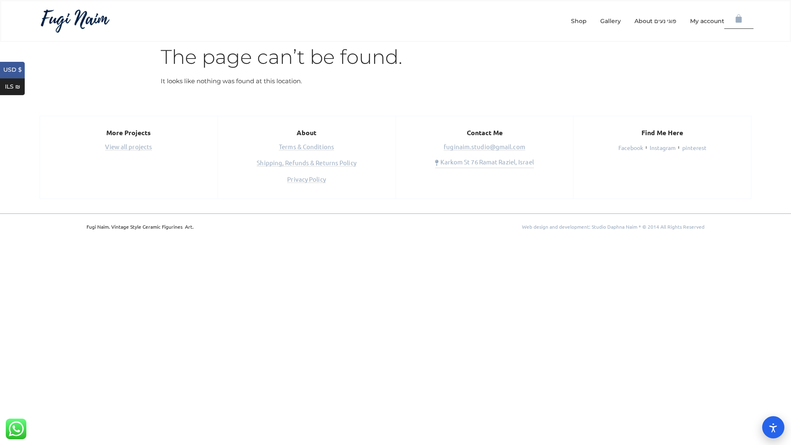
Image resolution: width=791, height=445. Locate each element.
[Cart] (739, 19)
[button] (128, 147)
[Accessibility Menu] (773, 427)
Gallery (610, 21)
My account (707, 21)
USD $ (14, 70)
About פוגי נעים (655, 21)
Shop (579, 21)
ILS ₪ (15, 87)
